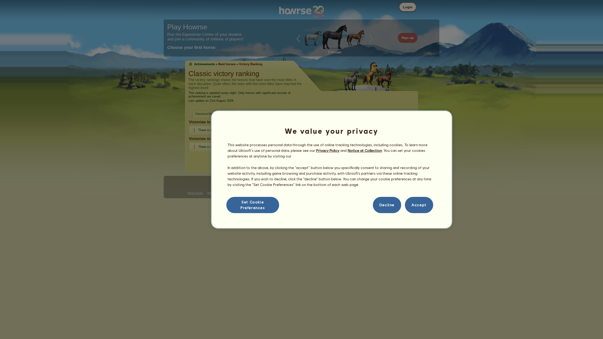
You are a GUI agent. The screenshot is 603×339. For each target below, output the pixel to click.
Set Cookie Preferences (252, 205)
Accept (419, 205)
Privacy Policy (327, 150)
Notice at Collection (365, 150)
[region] (331, 169)
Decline (387, 205)
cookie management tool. (313, 156)
